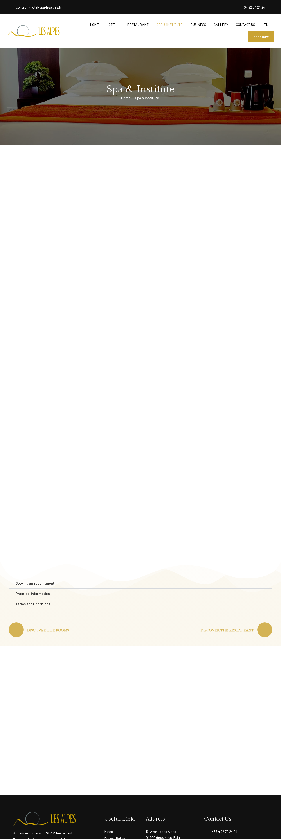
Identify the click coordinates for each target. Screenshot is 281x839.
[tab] (140, 583)
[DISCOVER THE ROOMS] (16, 629)
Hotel (111, 24)
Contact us (245, 24)
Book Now (261, 36)
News (108, 831)
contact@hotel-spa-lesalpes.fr (38, 7)
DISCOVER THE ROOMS (48, 630)
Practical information (33, 593)
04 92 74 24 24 (254, 7)
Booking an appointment (35, 583)
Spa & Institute (169, 24)
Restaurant (138, 24)
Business (198, 24)
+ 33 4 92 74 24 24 (224, 831)
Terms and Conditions (33, 604)
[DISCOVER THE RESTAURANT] (264, 629)
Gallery (221, 24)
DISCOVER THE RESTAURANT (227, 630)
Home (94, 24)
